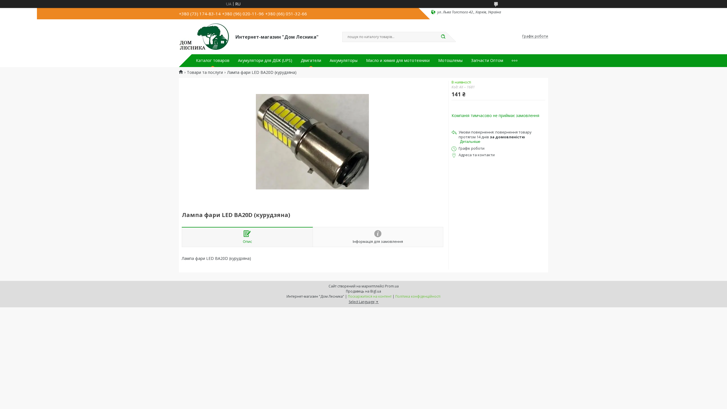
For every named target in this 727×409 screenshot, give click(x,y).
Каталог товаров (212, 60)
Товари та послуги (205, 72)
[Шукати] (443, 37)
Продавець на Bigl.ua (363, 291)
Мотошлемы (450, 60)
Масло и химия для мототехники (398, 60)
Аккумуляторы (344, 60)
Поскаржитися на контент (370, 296)
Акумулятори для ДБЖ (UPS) (265, 60)
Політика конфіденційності (417, 296)
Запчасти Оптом (487, 60)
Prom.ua (392, 286)
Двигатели (311, 60)
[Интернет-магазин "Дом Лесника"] (204, 36)
